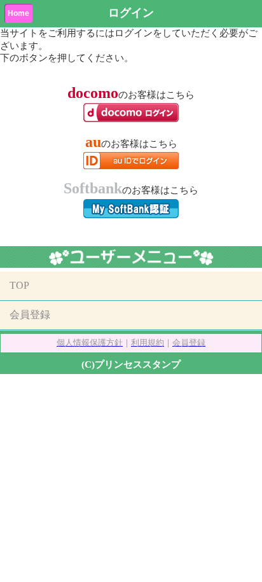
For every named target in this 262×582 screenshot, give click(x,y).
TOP (19, 285)
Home (18, 13)
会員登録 (30, 314)
